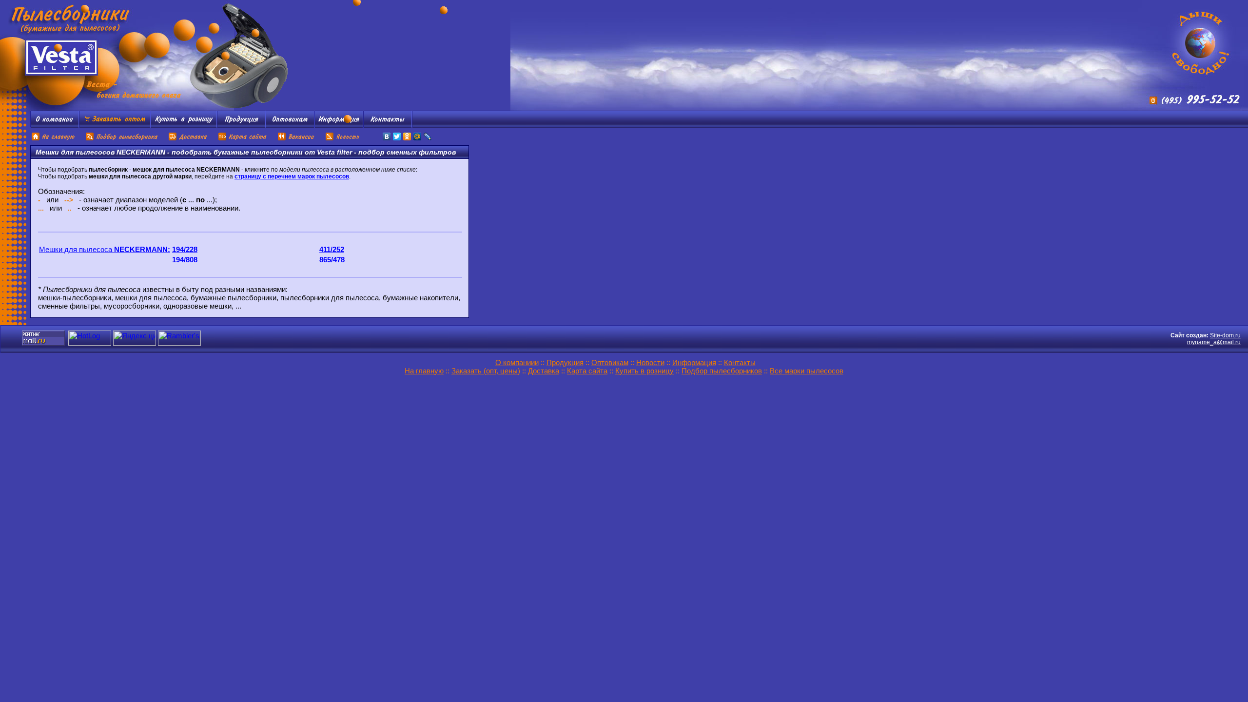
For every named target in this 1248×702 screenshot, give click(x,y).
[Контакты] (387, 125)
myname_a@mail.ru (1214, 342)
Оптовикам (609, 362)
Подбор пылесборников (722, 371)
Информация (694, 362)
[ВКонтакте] (387, 136)
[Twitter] (397, 136)
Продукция (565, 362)
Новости (650, 362)
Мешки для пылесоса (104, 249)
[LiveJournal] (428, 136)
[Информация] (338, 125)
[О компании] (54, 125)
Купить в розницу (644, 371)
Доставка (543, 371)
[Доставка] (188, 139)
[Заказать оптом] (115, 125)
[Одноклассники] (407, 136)
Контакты (740, 362)
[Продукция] (241, 125)
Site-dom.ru (1225, 335)
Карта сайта (587, 371)
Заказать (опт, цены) (485, 371)
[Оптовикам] (290, 125)
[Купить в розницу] (184, 125)
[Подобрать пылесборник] (122, 139)
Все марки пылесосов (806, 371)
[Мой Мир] (417, 136)
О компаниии (517, 362)
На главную (424, 371)
